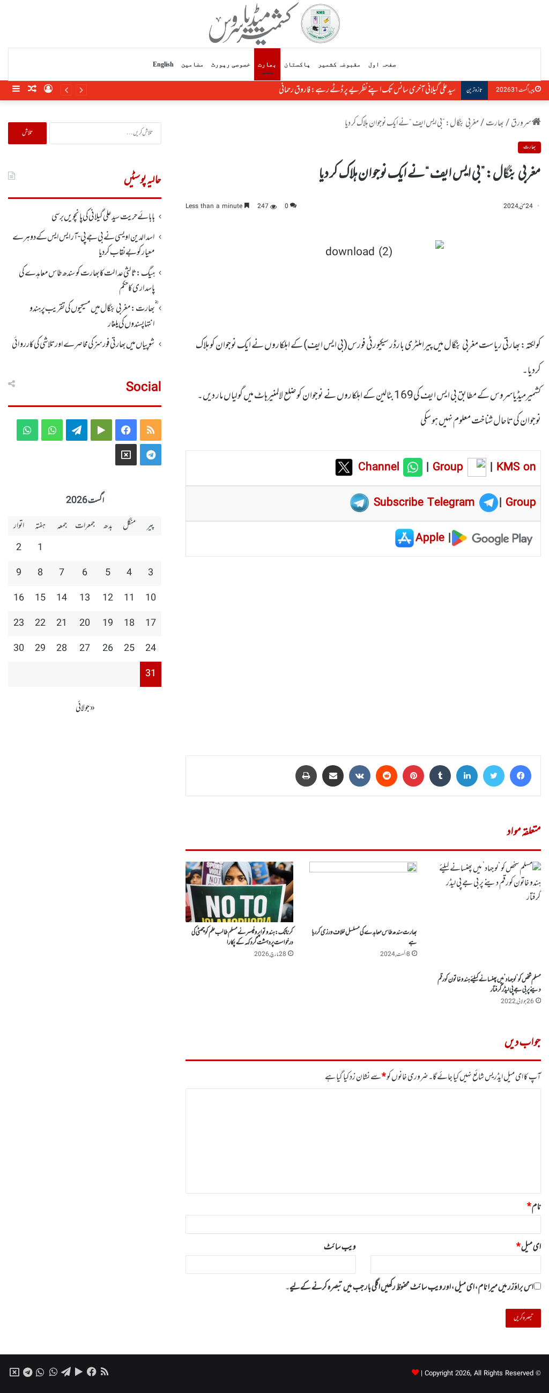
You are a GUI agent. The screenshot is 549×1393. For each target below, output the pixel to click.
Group (446, 467)
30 (18, 649)
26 (107, 649)
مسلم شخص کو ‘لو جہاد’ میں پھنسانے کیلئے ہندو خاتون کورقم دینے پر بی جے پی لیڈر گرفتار (489, 984)
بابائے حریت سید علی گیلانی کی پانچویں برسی (103, 217)
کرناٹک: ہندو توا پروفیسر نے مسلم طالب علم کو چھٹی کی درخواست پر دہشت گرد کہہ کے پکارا (242, 937)
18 (129, 624)
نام (534, 1207)
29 (40, 649)
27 (84, 649)
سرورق (521, 123)
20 (84, 624)
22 (40, 624)
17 (150, 624)
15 (40, 598)
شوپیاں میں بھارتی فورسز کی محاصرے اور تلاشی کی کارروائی (83, 344)
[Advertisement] (363, 648)
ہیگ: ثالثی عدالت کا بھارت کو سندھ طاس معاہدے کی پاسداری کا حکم (87, 281)
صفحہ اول (382, 64)
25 (129, 649)
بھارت (267, 64)
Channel (380, 467)
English (163, 64)
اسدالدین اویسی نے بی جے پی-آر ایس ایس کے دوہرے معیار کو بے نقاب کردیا (83, 245)
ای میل (528, 1247)
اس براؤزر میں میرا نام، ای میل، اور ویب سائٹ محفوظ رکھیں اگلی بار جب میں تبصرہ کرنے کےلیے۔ (409, 1287)
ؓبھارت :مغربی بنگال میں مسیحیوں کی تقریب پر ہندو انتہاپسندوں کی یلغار (92, 316)
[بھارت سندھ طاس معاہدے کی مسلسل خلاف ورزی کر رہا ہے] (363, 892)
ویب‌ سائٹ (340, 1247)
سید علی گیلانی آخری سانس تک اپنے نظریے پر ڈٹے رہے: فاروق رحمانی (367, 90)
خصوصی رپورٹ (230, 64)
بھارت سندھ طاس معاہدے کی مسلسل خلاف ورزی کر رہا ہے (364, 937)
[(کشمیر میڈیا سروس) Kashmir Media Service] (274, 23)
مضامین (192, 64)
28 (61, 649)
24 (150, 649)
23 (18, 624)
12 (107, 598)
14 (61, 598)
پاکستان (297, 64)
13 (84, 598)
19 (107, 624)
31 (150, 674)
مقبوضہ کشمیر (339, 64)
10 (150, 598)
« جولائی (85, 708)
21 (61, 624)
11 (129, 598)
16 (18, 598)
